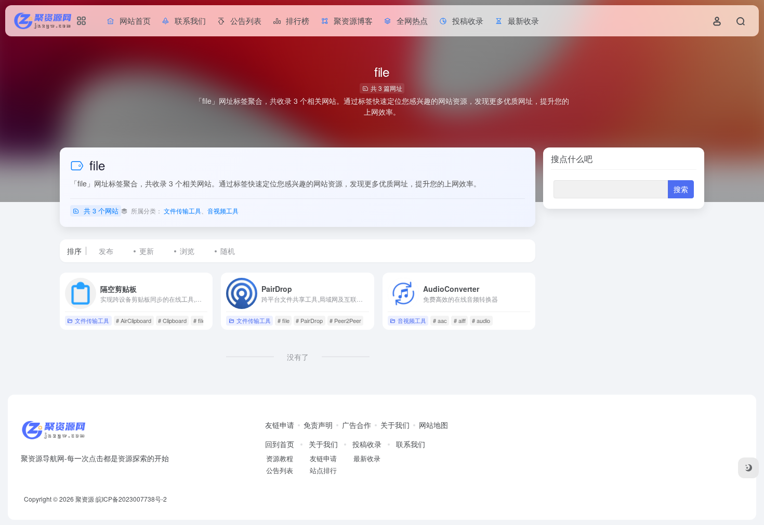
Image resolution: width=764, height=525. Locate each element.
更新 (146, 251)
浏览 (187, 251)
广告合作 (356, 425)
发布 (106, 251)
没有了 (298, 357)
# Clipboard (172, 320)
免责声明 (318, 425)
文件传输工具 (182, 210)
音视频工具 (223, 210)
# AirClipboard (133, 320)
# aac (440, 320)
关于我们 (395, 425)
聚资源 (84, 498)
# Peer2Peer (345, 320)
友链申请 (279, 425)
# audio (481, 320)
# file (199, 320)
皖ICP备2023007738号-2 (131, 498)
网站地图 (433, 425)
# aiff (460, 320)
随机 (227, 251)
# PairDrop (309, 320)
